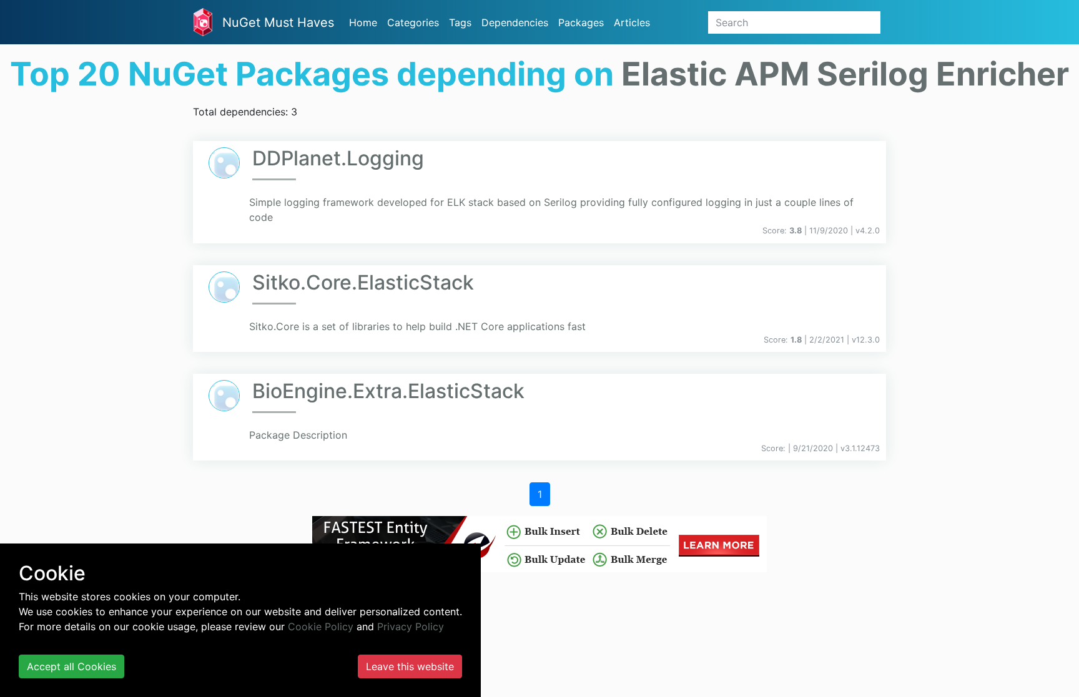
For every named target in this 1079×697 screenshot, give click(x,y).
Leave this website (410, 666)
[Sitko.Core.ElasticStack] (224, 287)
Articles (632, 22)
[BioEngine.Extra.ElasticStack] (224, 395)
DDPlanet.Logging (338, 158)
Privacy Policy (410, 626)
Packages (581, 22)
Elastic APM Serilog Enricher (845, 74)
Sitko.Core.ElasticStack (363, 282)
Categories (413, 22)
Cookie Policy (320, 626)
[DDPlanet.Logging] (224, 162)
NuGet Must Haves (278, 22)
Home (363, 22)
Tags (460, 22)
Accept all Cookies (71, 666)
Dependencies (514, 22)
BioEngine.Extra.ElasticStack (388, 391)
